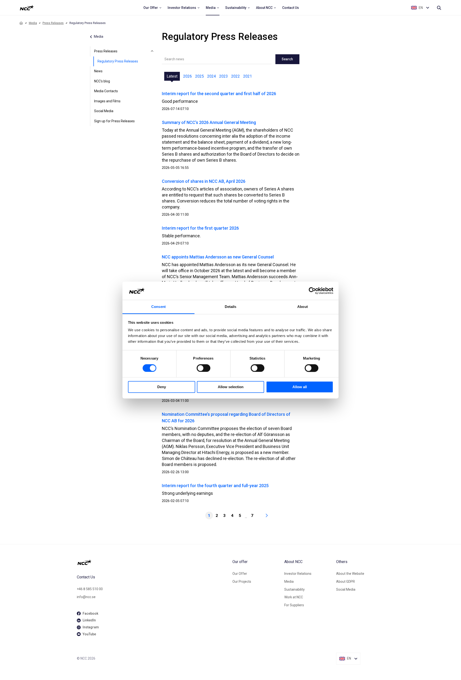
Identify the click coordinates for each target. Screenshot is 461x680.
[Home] (21, 23)
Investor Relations (297, 574)
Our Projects (241, 581)
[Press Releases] (152, 51)
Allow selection (230, 387)
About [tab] (302, 307)
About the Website (350, 574)
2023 (223, 76)
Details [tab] (231, 307)
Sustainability (294, 589)
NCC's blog (102, 81)
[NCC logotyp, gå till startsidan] (153, 562)
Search (287, 59)
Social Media (103, 111)
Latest (172, 76)
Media (33, 23)
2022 (235, 76)
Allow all (299, 387)
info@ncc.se (86, 597)
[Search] (439, 7)
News (98, 71)
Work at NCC (293, 597)
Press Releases (53, 23)
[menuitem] (152, 7)
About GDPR (345, 581)
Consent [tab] (158, 307)
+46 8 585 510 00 (90, 589)
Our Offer (239, 574)
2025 (199, 76)
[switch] (203, 368)
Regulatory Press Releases (117, 61)
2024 (211, 76)
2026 (187, 76)
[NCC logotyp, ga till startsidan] (26, 8)
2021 (247, 76)
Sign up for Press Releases (114, 121)
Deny (161, 387)
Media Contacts (106, 91)
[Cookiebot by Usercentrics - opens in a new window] (312, 290)
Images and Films (107, 101)
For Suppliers (294, 605)
